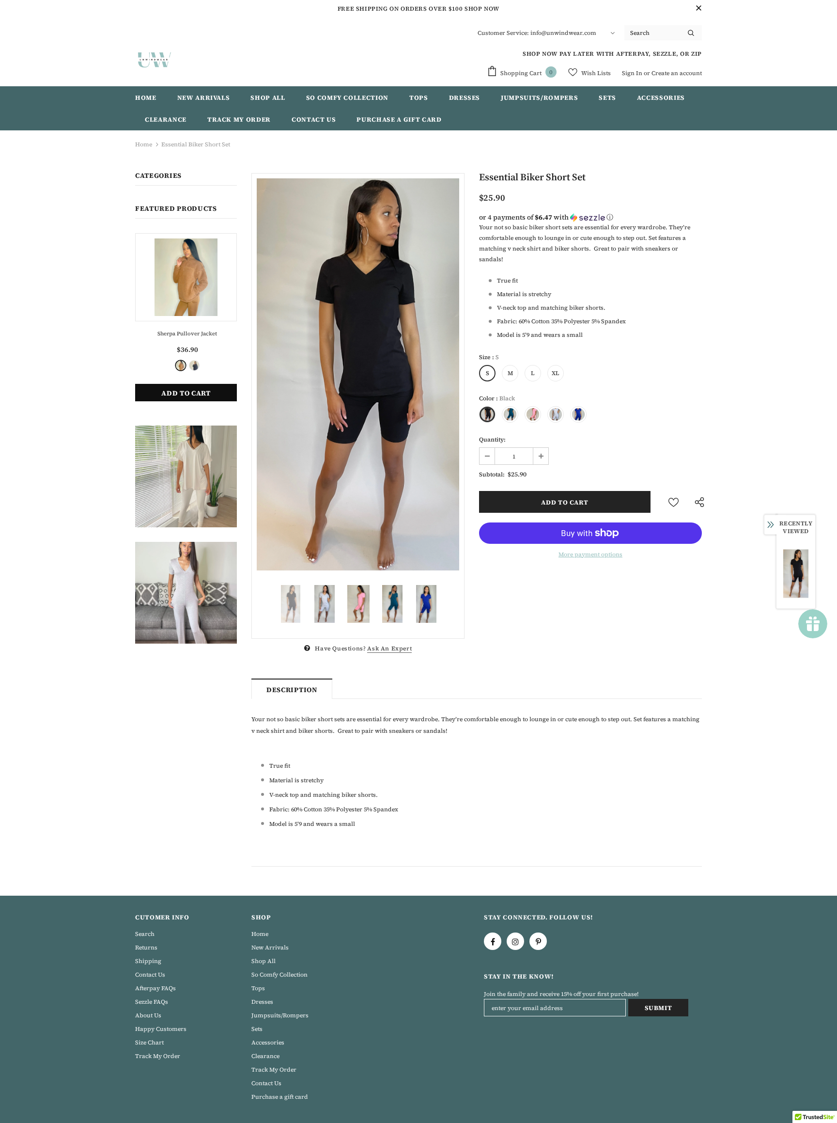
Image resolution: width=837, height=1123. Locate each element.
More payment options (590, 554)
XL (555, 373)
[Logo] (154, 59)
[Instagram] (515, 941)
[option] (358, 374)
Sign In (633, 73)
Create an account (676, 73)
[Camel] (181, 365)
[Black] (194, 365)
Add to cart (186, 393)
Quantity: (492, 439)
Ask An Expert (389, 648)
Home (143, 144)
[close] (698, 9)
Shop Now (482, 9)
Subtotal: (492, 474)
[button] (590, 217)
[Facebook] (492, 941)
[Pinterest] (538, 941)
